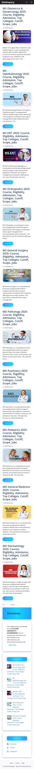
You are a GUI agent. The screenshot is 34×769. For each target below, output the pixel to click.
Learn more (12, 645)
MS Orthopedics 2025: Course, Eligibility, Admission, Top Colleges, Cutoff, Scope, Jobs (16, 195)
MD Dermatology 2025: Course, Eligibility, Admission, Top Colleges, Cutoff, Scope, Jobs (16, 552)
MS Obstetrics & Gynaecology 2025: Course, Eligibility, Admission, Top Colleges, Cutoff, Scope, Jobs (14, 16)
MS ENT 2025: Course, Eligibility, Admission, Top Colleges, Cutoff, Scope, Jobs (16, 137)
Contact (17, 763)
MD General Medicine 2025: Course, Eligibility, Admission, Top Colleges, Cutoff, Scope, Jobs (16, 493)
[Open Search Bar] (26, 2)
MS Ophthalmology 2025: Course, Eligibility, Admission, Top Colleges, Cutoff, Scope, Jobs (16, 78)
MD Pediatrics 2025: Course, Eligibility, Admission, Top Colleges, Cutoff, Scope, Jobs (15, 436)
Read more (8, 64)
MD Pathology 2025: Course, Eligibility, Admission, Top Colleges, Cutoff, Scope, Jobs (15, 318)
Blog (23, 763)
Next (13, 605)
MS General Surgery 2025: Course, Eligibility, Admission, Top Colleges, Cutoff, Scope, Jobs (16, 257)
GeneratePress (26, 766)
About (11, 763)
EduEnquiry (8, 2)
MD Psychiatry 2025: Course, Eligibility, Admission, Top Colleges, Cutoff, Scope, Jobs (15, 377)
